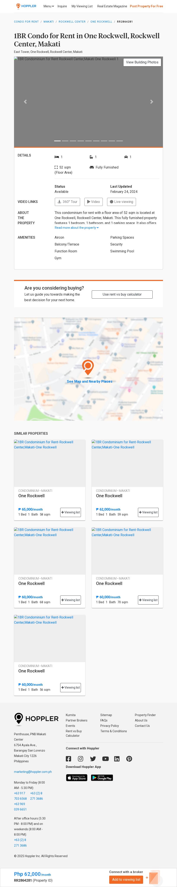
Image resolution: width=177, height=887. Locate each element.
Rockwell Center (72, 21)
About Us (141, 720)
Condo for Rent (26, 21)
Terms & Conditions (113, 731)
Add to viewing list (126, 880)
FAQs (103, 720)
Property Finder (145, 715)
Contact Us (142, 725)
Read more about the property (76, 227)
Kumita (71, 715)
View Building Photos (142, 62)
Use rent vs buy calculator (122, 294)
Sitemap (106, 715)
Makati (49, 21)
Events (70, 725)
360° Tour (69, 202)
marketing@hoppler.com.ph (33, 771)
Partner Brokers (76, 720)
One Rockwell (101, 21)
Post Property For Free (146, 6)
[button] (25, 102)
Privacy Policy (109, 725)
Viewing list (72, 512)
